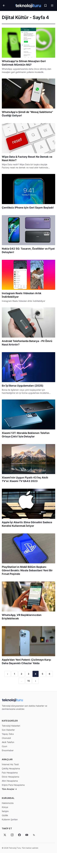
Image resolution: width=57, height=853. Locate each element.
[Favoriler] (45, 5)
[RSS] (34, 835)
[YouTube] (27, 835)
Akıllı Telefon (8, 742)
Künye (5, 807)
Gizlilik (5, 815)
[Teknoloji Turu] (28, 5)
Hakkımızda (8, 803)
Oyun (4, 746)
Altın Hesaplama (10, 780)
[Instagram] (12, 835)
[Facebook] (19, 835)
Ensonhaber (8, 750)
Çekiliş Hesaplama (11, 768)
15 (28, 681)
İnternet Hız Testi (10, 764)
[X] (5, 835)
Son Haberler (8, 730)
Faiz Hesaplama (10, 772)
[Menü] (52, 5)
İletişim (5, 811)
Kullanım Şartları (10, 819)
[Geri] (8, 5)
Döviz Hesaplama (10, 776)
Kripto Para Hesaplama (13, 785)
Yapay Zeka (8, 734)
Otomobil (6, 738)
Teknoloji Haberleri (11, 725)
